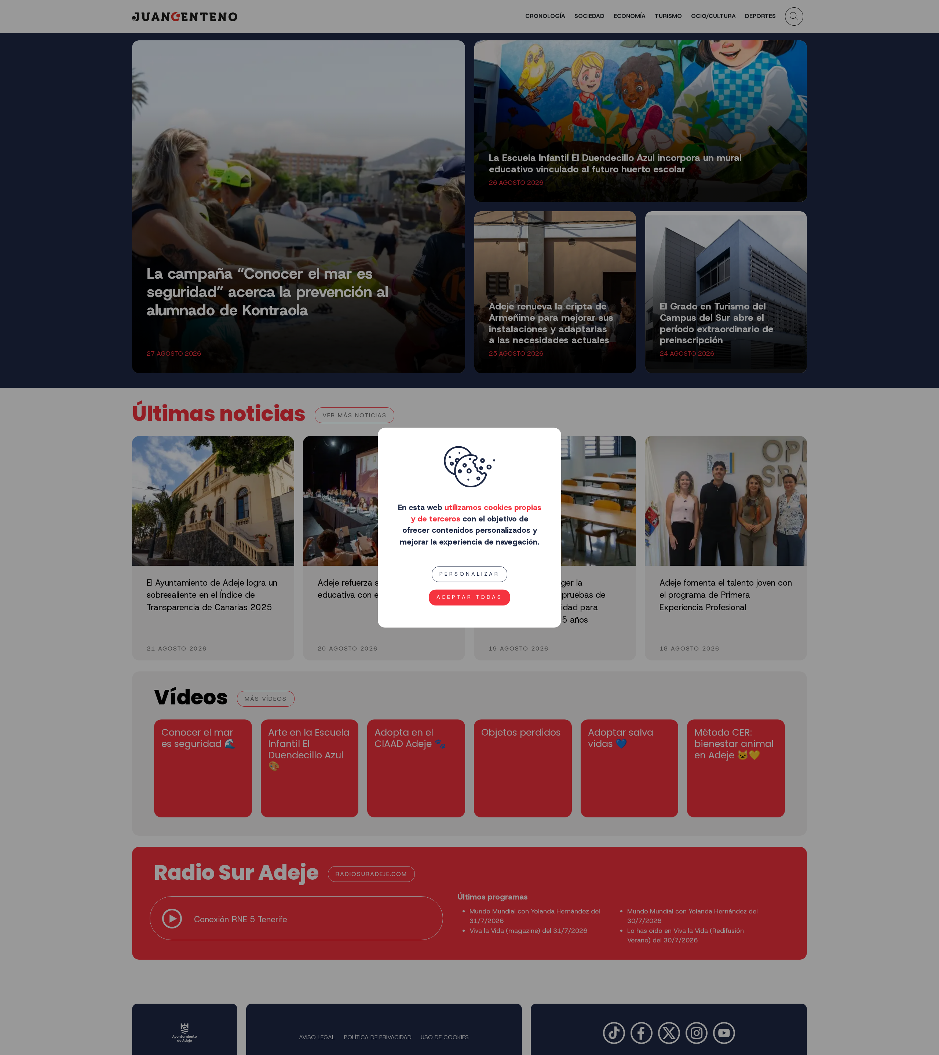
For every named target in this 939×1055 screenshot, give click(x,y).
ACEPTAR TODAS (469, 597)
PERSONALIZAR (469, 574)
